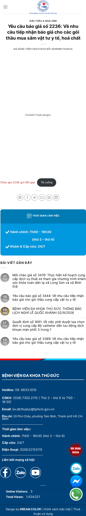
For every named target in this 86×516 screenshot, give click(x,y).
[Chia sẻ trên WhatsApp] (20, 197)
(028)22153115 (31, 450)
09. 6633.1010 (25, 390)
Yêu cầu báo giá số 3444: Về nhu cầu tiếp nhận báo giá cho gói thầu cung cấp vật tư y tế (48, 297)
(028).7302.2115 (25, 398)
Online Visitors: (17, 491)
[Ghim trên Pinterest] (49, 197)
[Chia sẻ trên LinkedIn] (56, 197)
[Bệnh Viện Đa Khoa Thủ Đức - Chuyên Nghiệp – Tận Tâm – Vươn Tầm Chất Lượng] (43, 7)
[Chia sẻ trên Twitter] (34, 197)
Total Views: (15, 496)
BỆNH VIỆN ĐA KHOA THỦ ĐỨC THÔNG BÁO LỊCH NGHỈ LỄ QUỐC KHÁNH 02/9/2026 (46, 310)
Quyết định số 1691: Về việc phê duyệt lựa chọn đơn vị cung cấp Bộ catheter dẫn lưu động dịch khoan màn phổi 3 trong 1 (48, 325)
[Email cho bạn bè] (42, 197)
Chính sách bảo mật (57, 509)
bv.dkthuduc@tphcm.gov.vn (33, 409)
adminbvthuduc (62, 49)
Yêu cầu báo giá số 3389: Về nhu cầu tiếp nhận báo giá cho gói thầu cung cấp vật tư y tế (48, 340)
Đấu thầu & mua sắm (43, 21)
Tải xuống (46, 182)
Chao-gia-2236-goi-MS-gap (17, 182)
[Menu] (5, 7)
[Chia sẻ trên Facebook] (27, 197)
